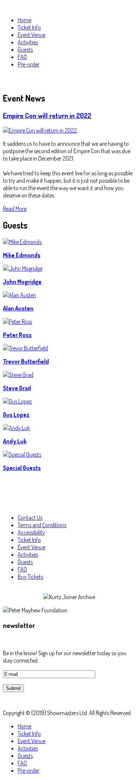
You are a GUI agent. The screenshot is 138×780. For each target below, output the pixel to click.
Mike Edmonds (21, 255)
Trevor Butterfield (26, 361)
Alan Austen (18, 308)
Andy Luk (14, 441)
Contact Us (30, 517)
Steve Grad (17, 388)
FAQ (22, 569)
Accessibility (31, 532)
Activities (28, 554)
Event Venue (31, 547)
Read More (14, 208)
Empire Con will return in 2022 (47, 115)
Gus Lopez (16, 414)
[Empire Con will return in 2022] (40, 130)
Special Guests (22, 467)
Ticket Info (29, 539)
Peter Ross (17, 335)
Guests (25, 562)
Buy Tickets (30, 576)
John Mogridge (22, 281)
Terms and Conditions (42, 525)
